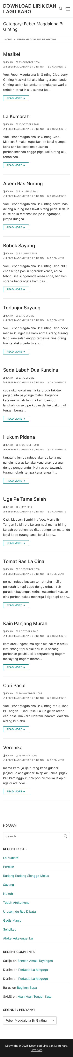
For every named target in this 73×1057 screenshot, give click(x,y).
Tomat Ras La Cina (23, 561)
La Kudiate (10, 858)
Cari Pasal (14, 685)
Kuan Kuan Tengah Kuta (35, 996)
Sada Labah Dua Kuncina (30, 370)
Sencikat (9, 929)
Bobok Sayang (19, 245)
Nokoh (8, 894)
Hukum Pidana (19, 437)
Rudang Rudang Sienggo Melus (26, 876)
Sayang (8, 885)
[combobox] (36, 836)
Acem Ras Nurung (23, 183)
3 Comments (57, 698)
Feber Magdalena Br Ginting (25, 66)
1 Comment (56, 258)
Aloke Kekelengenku (18, 938)
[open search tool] (60, 9)
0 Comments (57, 66)
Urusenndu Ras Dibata (19, 911)
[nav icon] (68, 9)
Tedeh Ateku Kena (16, 902)
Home (8, 39)
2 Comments (57, 382)
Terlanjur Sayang (21, 308)
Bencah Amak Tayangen (35, 961)
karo (9, 62)
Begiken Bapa (27, 987)
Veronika (13, 747)
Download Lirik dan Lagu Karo (29, 8)
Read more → (16, 98)
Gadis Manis (12, 920)
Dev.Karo (36, 1050)
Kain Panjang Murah (25, 623)
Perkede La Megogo (33, 970)
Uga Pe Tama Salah (24, 499)
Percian (8, 867)
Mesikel (11, 54)
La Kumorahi (17, 116)
